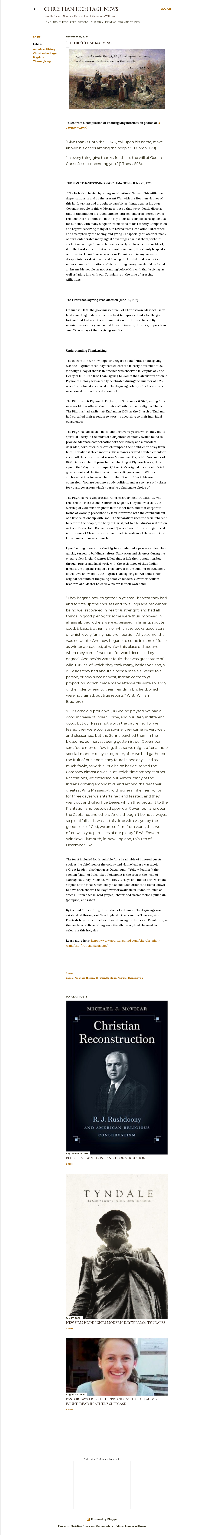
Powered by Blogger (104, 1519)
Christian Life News (103, 22)
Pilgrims (38, 57)
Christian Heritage (45, 53)
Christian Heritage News (81, 8)
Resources (69, 22)
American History (44, 49)
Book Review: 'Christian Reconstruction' (106, 1158)
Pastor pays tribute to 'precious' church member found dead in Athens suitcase (113, 1401)
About (56, 22)
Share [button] (37, 36)
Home (47, 22)
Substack (83, 22)
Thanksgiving (42, 61)
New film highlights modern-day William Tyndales (115, 1322)
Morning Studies (129, 22)
